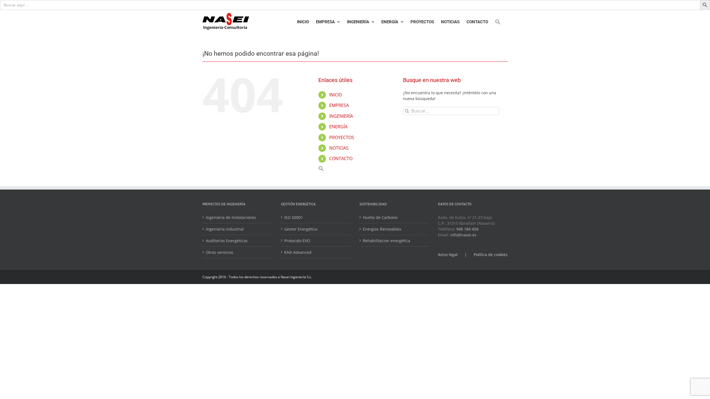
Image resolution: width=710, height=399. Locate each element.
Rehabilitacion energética (386, 240)
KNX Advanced (297, 252)
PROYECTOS (341, 137)
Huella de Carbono (380, 217)
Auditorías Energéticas (227, 240)
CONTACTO (341, 158)
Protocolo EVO (297, 240)
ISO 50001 (293, 217)
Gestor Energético (300, 229)
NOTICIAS (339, 148)
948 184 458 (467, 229)
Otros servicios (219, 252)
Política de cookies (491, 254)
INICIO (335, 95)
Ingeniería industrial (225, 229)
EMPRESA (339, 105)
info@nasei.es (463, 234)
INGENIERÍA (341, 116)
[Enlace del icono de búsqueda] (498, 22)
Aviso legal (448, 254)
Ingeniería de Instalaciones (231, 217)
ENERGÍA (338, 127)
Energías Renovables (382, 229)
